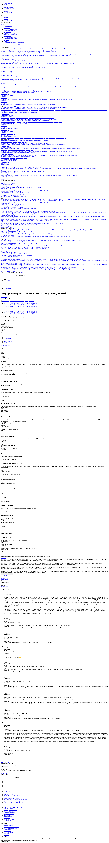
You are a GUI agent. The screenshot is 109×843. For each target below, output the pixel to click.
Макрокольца (17, 79)
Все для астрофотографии (89, 168)
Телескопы (3, 167)
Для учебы (36, 211)
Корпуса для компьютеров (20, 218)
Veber (15, 171)
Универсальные (20, 76)
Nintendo (21, 192)
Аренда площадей (8, 832)
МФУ (22, 224)
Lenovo (20, 211)
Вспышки (3, 63)
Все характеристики (6, 345)
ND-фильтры (53, 54)
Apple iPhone (10, 230)
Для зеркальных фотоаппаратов (28, 55)
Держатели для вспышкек (60, 86)
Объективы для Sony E (6, 72)
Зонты (27, 269)
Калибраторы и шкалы (6, 116)
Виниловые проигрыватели (8, 196)
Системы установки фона (42, 122)
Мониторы (3, 223)
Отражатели (4, 98)
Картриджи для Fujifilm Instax (19, 67)
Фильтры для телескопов (42, 168)
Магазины (6, 4)
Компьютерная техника (10, 37)
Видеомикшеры (18, 158)
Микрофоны (4, 208)
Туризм (24, 260)
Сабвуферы (40, 190)
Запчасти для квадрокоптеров (69, 155)
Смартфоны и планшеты (10, 38)
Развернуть (3, 574)
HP (17, 211)
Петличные (24, 208)
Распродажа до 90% (15, 45)
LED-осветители (30, 92)
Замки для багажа (100, 269)
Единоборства (66, 260)
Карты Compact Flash (27, 50)
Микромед (19, 175)
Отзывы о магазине (8, 825)
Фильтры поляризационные (43, 54)
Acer (11, 187)
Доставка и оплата (8, 5)
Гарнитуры (19, 194)
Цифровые (31, 175)
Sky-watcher (18, 167)
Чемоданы (51, 269)
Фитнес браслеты (5, 241)
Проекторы (3, 187)
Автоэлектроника (11, 259)
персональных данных (36, 778)
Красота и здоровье (5, 267)
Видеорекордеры (5, 164)
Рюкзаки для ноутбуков (20, 212)
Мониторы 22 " (30, 223)
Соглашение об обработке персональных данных (16, 799)
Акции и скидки (8, 793)
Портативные (26, 187)
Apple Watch (10, 240)
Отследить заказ (8, 3)
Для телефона (25, 200)
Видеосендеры (4, 163)
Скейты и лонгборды (53, 260)
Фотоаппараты (8, 26)
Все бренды (27, 48)
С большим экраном (68, 230)
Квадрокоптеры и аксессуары (8, 244)
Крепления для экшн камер (58, 148)
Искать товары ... (19, 275)
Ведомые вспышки (42, 86)
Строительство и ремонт (16, 263)
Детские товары (5, 264)
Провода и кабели (17, 56)
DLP (31, 187)
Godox (17, 107)
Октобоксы (3, 103)
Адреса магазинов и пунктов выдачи (13, 807)
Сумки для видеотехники (7, 154)
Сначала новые (4, 579)
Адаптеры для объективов (7, 79)
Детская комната (84, 264)
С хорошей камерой (28, 155)
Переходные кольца (26, 79)
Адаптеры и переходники (7, 115)
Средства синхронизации (7, 104)
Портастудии (13, 207)
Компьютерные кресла (6, 227)
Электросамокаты (21, 247)
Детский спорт (75, 264)
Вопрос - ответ (8, 341)
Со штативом (13, 99)
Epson (8, 187)
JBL (14, 199)
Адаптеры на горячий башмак (44, 63)
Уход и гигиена (33, 264)
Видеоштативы (32, 144)
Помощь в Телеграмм (9, 819)
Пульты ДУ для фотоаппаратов (30, 56)
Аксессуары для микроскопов (69, 175)
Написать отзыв (4, 582)
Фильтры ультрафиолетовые (28, 54)
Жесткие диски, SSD (87, 216)
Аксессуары (4, 56)
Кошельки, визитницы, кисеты (37, 269)
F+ (25, 234)
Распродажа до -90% (9, 8)
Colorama (12, 120)
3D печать (3, 226)
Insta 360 (17, 148)
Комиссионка (7, 818)
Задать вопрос (4, 766)
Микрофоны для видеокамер (8, 150)
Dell (15, 211)
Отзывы (7, 340)
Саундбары (46, 190)
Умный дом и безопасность (65, 268)
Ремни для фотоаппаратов (64, 55)
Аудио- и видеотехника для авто (24, 259)
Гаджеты (6, 40)
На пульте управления (39, 155)
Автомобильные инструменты (75, 259)
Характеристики (8, 338)
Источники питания (6, 51)
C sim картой (62, 240)
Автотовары (4, 259)
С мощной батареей (58, 230)
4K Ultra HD (31, 148)
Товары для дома (27, 263)
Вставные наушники (64, 199)
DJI (21, 148)
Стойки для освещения (16, 138)
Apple (7, 199)
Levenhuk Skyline (10, 167)
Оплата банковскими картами (11, 827)
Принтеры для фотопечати (14, 66)
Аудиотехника (7, 36)
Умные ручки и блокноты (76, 269)
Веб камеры (62, 219)
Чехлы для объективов (6, 82)
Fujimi (15, 90)
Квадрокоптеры (5, 155)
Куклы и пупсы (4, 265)
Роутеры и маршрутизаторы (19, 214)
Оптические (37, 175)
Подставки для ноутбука (55, 212)
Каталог (3, 24)
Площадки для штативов (40, 119)
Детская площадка (93, 264)
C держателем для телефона (24, 151)
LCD (34, 187)
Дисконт (6, 11)
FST (15, 107)
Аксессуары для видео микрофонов (24, 150)
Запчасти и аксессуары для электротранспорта (38, 247)
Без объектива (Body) (49, 48)
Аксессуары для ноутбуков (7, 212)
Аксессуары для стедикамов (27, 156)
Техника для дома (23, 268)
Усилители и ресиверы (6, 203)
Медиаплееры (4, 186)
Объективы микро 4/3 (6, 75)
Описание (6, 337)
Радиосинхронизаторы (19, 104)
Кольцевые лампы (5, 99)
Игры (60, 260)
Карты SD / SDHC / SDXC (15, 50)
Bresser (9, 175)
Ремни (61, 269)
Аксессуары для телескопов (8, 168)
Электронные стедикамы (13, 156)
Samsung (9, 182)
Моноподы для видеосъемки (43, 144)
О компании (7, 791)
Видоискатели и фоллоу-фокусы (9, 160)
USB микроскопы (57, 175)
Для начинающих (59, 48)
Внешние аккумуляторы (7, 237)
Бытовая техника (5, 268)
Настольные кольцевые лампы (64, 99)
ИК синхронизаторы (31, 104)
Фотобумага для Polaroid (33, 67)
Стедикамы (3, 156)
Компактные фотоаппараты (8, 60)
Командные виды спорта (87, 260)
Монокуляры (4, 172)
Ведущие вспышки (32, 86)
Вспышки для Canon (11, 86)
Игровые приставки (6, 192)
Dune (13, 186)
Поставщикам (7, 831)
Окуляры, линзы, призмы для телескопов (25, 168)
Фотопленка (43, 67)
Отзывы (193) (4, 297)
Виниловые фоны (45, 120)
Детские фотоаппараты (34, 60)
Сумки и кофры (5, 114)
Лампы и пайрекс (5, 94)
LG (16, 187)
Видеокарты (78, 216)
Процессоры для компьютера (26, 216)
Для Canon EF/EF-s (17, 70)
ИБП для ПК (103, 219)
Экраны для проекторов (7, 188)
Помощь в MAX (8, 820)
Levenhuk (7, 171)
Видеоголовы (24, 144)
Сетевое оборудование (6, 214)
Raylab (11, 107)
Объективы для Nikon (6, 71)
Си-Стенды (63, 138)
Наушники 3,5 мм (5, 200)
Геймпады (14, 194)
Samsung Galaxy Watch (23, 240)
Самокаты (45, 260)
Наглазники (10, 56)
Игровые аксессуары (6, 194)
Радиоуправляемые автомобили (23, 245)
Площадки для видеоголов (58, 144)
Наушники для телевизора (7, 184)
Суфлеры (24, 158)
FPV (16, 155)
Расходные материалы (6, 67)
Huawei (13, 231)
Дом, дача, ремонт (5, 263)
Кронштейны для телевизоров (8, 183)
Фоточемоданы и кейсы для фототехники (47, 55)
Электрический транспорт (15, 260)
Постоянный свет (5, 92)
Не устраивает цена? (9, 814)
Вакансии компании (9, 797)
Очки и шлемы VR (30, 220)
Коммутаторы (30, 214)
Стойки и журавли (5, 138)
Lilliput (19, 123)
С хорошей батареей (48, 234)
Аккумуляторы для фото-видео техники (35, 51)
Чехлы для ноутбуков (43, 212)
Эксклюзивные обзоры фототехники (13, 795)
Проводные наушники (15, 200)
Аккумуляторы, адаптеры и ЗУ (29, 90)
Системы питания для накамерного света (20, 143)
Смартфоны (4, 230)
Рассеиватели (20, 63)
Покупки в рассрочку (9, 811)
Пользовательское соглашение (11, 798)
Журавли (24, 138)
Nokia (23, 234)
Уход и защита (4, 58)
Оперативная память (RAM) (68, 216)
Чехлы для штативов (51, 119)
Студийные (18, 208)
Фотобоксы (3, 88)
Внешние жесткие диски (7, 220)
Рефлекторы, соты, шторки (7, 95)
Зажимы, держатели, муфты (18, 122)
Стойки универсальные (33, 138)
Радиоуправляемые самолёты (68, 245)
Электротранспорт (5, 247)
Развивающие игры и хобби (16, 265)
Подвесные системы (31, 122)
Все (9, 47)
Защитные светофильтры (14, 54)
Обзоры (5, 342)
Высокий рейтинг (5, 578)
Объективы (7, 28)
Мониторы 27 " (54, 223)
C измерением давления (45, 240)
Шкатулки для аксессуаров (89, 269)
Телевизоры (4, 182)
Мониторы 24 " (46, 223)
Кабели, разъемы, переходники (43, 220)
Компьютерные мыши (42, 219)
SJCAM (13, 148)
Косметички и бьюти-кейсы (8, 271)
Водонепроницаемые (46, 148)
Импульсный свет (5, 91)
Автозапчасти (63, 259)
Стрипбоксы (4, 102)
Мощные (53, 211)
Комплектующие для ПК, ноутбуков (10, 216)
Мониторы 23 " (38, 223)
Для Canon (8, 63)
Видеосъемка (7, 32)
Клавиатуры (17, 219)
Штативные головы (22, 119)
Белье (12, 269)
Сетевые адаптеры (38, 214)
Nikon (21, 48)
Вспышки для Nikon (22, 86)
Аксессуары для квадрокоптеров (53, 155)
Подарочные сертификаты (10, 812)
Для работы (43, 211)
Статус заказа (7, 280)
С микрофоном (101, 199)
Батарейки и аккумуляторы (18, 51)
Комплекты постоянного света (17, 92)
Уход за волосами (72, 267)
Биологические (48, 175)
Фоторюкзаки (16, 55)
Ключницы (66, 269)
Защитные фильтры (13, 78)
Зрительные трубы (5, 174)
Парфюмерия (39, 267)
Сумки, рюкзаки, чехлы (7, 55)
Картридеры (44, 50)
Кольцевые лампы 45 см (50, 99)
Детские (42, 175)
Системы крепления (6, 122)
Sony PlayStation (15, 192)
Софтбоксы (3, 100)
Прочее (6, 41)
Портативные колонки (18, 191)
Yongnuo (12, 90)
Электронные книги (23, 248)
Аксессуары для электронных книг (38, 248)
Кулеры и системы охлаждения (42, 216)
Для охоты (41, 171)
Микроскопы (4, 175)
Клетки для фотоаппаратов (45, 56)
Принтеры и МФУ (5, 224)
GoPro (9, 148)
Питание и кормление (23, 264)
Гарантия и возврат (8, 7)
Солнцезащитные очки (19, 269)
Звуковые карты (96, 216)
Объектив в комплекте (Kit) (37, 48)
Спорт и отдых (4, 260)
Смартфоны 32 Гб (78, 230)
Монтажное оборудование (7, 158)
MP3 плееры (4, 251)
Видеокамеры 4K (38, 140)
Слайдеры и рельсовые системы (9, 159)
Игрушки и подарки (103, 264)
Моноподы (30, 119)
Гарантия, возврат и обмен (10, 810)
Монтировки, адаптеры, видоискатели (59, 168)
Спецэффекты (4, 135)
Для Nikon (14, 63)
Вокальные (30, 208)
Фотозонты (3, 96)
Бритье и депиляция (48, 267)
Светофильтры (4, 54)
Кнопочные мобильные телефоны (9, 234)
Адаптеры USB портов (67, 212)
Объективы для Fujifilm (6, 74)
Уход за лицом (64, 267)
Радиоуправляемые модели (7, 245)
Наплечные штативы (18, 152)
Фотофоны (3, 120)
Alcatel (19, 234)
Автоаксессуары (56, 259)
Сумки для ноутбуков (31, 212)
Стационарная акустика (7, 190)
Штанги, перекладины (45, 138)
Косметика (33, 267)
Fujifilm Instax (19, 62)
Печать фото (4, 66)
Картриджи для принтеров (30, 224)
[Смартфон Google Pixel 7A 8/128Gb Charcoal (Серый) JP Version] (17, 301)
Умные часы (4, 240)
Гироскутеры (13, 247)
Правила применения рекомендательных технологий (17, 801)
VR (1, 195)
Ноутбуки (3, 211)
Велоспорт (6, 261)
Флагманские (96, 230)
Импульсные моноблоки (16, 91)
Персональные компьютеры (8, 215)
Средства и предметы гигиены (22, 267)
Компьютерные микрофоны (92, 219)
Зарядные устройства (51, 51)
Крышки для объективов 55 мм (21, 80)
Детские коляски (13, 264)
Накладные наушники (52, 199)
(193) (2, 319)
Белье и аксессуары (5, 269)
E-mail (16, 777)
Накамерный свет (5, 64)
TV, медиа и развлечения (10, 34)
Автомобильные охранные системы (42, 259)
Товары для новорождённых (44, 264)
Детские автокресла (57, 264)
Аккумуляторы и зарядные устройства (41, 91)
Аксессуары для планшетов (8, 235)
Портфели (57, 269)
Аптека (12, 267)
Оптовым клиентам (8, 12)
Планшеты (3, 231)
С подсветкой (7, 170)
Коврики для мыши (53, 219)
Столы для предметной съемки (8, 136)
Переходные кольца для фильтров (74, 54)
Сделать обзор (4, 773)
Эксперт (6, 9)
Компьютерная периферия (7, 219)
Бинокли (3, 171)
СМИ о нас (6, 833)
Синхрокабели (51, 104)
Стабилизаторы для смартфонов (9, 252)
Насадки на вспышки (57, 63)
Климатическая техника (51, 268)
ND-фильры (21, 78)
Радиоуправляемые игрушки (53, 245)
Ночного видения (34, 171)
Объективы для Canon (6, 70)
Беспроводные (32, 199)
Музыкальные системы (31, 190)
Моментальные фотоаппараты (8, 62)
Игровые (48, 211)
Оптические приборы (9, 33)
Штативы (14, 119)
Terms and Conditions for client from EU (13, 802)
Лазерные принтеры (15, 224)
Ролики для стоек (55, 138)
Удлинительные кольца (37, 79)
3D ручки (8, 226)
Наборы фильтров (61, 54)
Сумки (47, 269)
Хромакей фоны (36, 120)
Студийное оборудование (10, 30)
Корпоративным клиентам (10, 828)
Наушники (3, 199)
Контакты (6, 835)
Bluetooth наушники (42, 199)
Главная (6, 278)
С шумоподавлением (92, 199)
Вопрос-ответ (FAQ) (9, 815)
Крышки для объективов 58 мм (37, 80)
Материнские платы (55, 216)
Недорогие (45, 140)
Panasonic (10, 140)
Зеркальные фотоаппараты (7, 48)
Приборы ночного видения (7, 176)
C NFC (57, 240)
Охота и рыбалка (98, 260)
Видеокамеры (4, 140)
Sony (20, 52)
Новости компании (8, 794)
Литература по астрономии (75, 168)
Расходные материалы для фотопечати (30, 66)
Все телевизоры (22, 182)
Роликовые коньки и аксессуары (34, 260)
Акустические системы (19, 190)
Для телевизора (32, 200)
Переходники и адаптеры (55, 122)
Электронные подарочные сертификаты (14, 42)
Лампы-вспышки (27, 91)
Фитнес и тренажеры (75, 260)
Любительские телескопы (34, 167)
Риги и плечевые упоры (7, 152)
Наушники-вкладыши (74, 199)
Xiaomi (13, 182)
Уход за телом (57, 267)
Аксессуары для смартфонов (8, 232)
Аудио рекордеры (5, 162)
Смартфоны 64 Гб (87, 230)
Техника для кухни (14, 268)
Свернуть (10, 574)
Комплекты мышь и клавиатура (29, 219)
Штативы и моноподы (6, 119)
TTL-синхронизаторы (41, 104)
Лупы (2, 170)
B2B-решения (7, 829)
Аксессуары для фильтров (90, 54)
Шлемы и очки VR (7, 195)
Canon (17, 52)
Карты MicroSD (37, 50)
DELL (14, 223)
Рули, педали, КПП (28, 194)
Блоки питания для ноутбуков (80, 212)
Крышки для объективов (7, 80)
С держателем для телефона (24, 99)
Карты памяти (4, 50)
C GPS (53, 240)
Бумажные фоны (28, 120)
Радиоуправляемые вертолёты (38, 245)
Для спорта (83, 199)
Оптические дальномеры (7, 178)
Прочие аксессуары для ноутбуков (97, 212)
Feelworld (15, 123)
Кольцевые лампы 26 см (37, 99)
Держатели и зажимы (29, 152)
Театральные (26, 171)
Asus (12, 211)
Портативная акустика (6, 191)
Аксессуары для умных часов (73, 240)
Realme (24, 230)
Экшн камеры (4, 148)
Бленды (2, 76)
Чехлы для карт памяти (53, 50)
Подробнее (3, 458)
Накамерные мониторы (6, 123)
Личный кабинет (8, 816)
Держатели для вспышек (30, 63)
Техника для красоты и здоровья (37, 268)
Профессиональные (69, 48)
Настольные (14, 170)
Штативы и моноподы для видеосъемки (11, 144)
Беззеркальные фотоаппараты (8, 52)
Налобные (20, 170)
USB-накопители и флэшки (8, 59)
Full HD (21, 140)
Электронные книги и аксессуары (9, 248)
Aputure (20, 90)
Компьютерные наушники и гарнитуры (47, 200)
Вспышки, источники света (11, 29)
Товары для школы (67, 264)
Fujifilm (20, 60)
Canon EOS (17, 48)
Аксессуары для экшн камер (73, 148)
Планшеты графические (19, 220)
